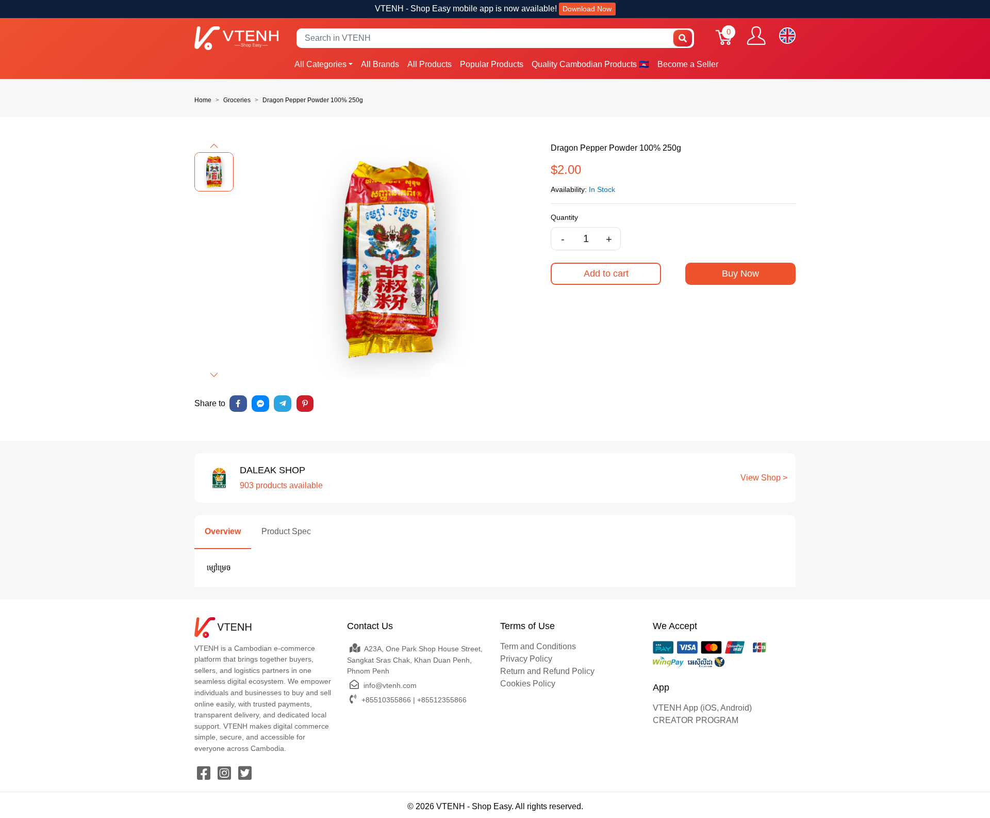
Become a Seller (687, 64)
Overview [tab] (223, 531)
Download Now (587, 9)
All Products (429, 64)
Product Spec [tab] (286, 531)
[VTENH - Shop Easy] (236, 38)
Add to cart (606, 273)
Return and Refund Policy (547, 671)
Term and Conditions (538, 646)
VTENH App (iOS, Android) (702, 707)
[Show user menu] (756, 35)
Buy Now (740, 273)
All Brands (380, 64)
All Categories (320, 64)
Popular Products (491, 64)
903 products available (281, 485)
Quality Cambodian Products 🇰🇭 (590, 64)
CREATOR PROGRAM (695, 720)
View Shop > (763, 477)
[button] (214, 146)
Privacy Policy (526, 658)
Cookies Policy (527, 683)
